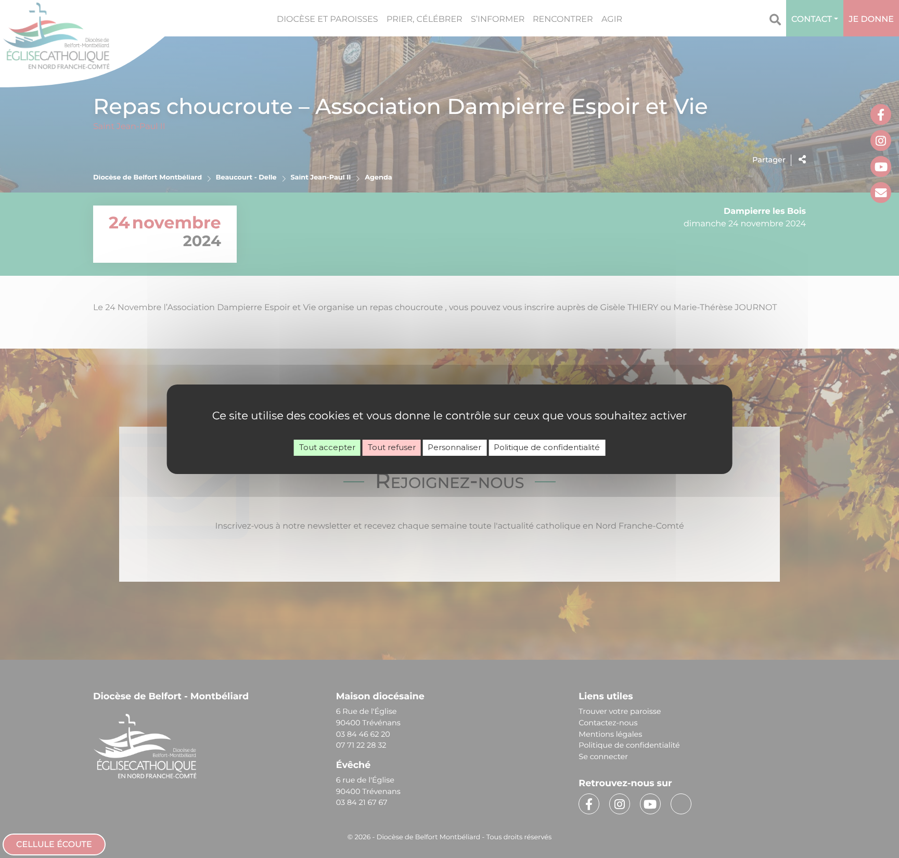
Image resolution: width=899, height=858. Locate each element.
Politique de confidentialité (547, 447)
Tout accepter (327, 447)
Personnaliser (454, 447)
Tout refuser (392, 447)
